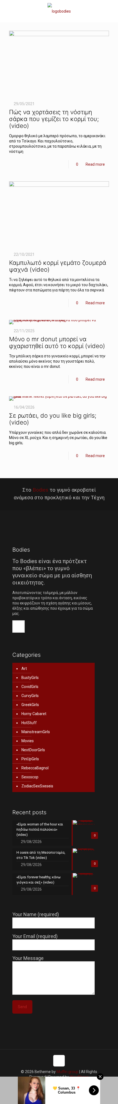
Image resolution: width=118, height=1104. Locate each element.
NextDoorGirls (33, 750)
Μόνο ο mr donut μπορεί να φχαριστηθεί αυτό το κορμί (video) (57, 342)
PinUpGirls (30, 759)
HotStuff (29, 723)
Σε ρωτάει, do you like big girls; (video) (52, 419)
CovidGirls (29, 686)
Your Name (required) (35, 914)
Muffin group (67, 1071)
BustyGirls (30, 677)
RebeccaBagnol (35, 768)
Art (24, 668)
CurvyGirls (30, 695)
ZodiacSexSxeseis (37, 786)
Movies (27, 741)
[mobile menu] (110, 11)
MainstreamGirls (35, 732)
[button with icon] (18, 626)
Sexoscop (29, 777)
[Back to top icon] (59, 1060)
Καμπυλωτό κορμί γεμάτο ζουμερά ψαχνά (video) (57, 266)
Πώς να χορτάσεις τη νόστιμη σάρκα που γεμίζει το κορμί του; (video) (54, 118)
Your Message (28, 958)
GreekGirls (30, 704)
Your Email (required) (35, 936)
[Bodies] (59, 11)
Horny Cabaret (33, 714)
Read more (95, 164)
